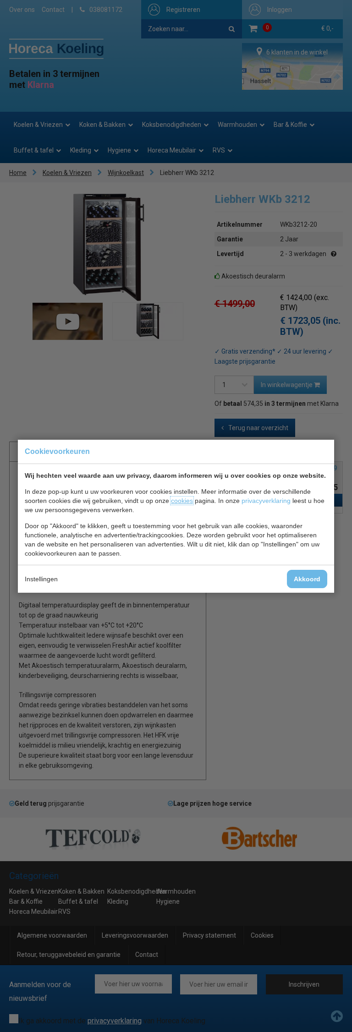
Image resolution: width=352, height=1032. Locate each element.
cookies (182, 500)
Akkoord (307, 579)
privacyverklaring (266, 500)
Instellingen (41, 579)
